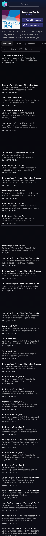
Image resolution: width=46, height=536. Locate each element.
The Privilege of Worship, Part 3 (14, 203)
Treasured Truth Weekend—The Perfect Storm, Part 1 (21, 364)
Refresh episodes (32, 25)
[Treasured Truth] (11, 19)
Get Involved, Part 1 (9, 351)
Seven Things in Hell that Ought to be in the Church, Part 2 (21, 478)
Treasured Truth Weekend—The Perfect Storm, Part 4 (21, 85)
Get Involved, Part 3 (9, 326)
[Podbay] (4, 6)
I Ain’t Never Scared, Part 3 (12, 55)
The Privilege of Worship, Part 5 (14, 165)
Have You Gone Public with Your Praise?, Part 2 (20, 503)
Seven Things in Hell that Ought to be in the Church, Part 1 (21, 490)
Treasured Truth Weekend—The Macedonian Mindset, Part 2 (21, 516)
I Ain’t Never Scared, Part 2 (12, 98)
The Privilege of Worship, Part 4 (14, 191)
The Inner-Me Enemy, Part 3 (13, 427)
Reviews (32, 43)
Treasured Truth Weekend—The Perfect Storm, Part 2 (21, 271)
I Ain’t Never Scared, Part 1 (12, 110)
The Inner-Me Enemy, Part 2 (13, 452)
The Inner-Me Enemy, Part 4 (13, 414)
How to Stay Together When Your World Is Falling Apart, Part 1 (21, 258)
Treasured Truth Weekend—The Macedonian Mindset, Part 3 (21, 440)
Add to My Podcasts (33, 20)
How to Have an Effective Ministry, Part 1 (18, 153)
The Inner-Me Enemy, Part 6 (13, 389)
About (20, 43)
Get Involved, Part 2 (9, 338)
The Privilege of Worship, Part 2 (14, 216)
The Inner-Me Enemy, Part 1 (13, 465)
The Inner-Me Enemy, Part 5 (13, 402)
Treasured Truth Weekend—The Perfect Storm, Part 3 (21, 178)
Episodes (7, 43)
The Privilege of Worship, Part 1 (14, 246)
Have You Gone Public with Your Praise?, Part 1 (20, 528)
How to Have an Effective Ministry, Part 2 (18, 123)
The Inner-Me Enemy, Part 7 (13, 376)
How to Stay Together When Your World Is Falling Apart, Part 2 (21, 284)
